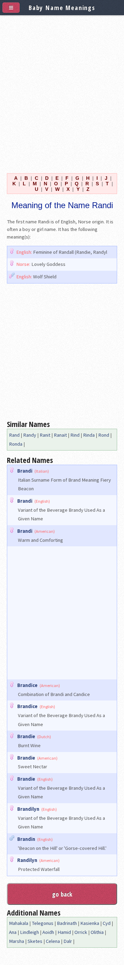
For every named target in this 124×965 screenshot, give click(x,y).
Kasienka (89, 923)
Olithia (97, 932)
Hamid (64, 932)
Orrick (80, 932)
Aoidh (48, 932)
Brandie (26, 736)
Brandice (27, 685)
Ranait (60, 435)
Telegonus (42, 923)
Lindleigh (29, 932)
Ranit (45, 435)
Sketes (35, 941)
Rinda (89, 435)
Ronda (15, 444)
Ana (13, 932)
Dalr (67, 941)
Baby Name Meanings (62, 7)
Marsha (16, 941)
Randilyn (27, 860)
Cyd (107, 923)
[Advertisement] (62, 92)
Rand (14, 435)
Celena (53, 941)
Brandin (26, 839)
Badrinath (67, 923)
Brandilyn (28, 809)
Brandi (24, 471)
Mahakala (18, 923)
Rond (103, 435)
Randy (29, 435)
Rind (75, 435)
